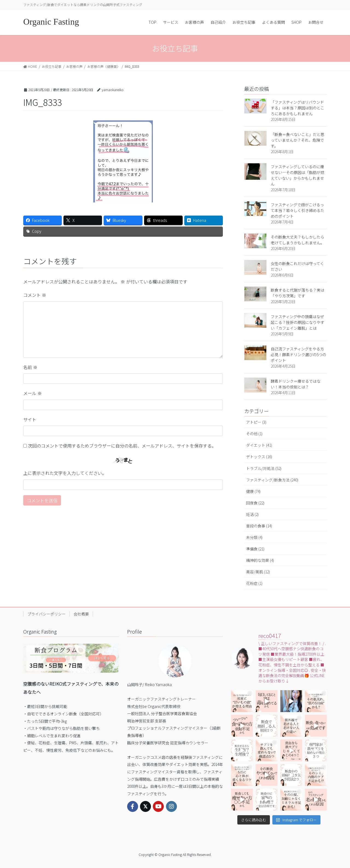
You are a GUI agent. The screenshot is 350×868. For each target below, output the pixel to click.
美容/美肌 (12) (258, 571)
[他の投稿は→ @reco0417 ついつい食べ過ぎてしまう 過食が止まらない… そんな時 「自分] (242, 726)
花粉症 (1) (254, 583)
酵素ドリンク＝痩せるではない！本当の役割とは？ (295, 384)
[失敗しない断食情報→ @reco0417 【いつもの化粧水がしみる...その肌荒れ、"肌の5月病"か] (316, 701)
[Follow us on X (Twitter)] (145, 806)
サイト (29, 419)
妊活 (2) (252, 514)
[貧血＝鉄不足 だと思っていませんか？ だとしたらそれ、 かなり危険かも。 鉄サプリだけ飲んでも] (291, 750)
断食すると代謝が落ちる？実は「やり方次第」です (297, 292)
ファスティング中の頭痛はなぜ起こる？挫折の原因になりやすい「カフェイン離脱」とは (297, 322)
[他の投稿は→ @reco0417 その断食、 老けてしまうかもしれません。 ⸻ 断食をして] (316, 800)
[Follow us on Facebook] (132, 806)
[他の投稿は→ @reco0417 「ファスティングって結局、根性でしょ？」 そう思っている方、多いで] (267, 726)
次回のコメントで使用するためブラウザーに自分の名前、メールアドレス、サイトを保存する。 (122, 445)
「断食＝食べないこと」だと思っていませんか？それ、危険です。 (297, 140)
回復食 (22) (255, 503)
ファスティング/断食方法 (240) (272, 480)
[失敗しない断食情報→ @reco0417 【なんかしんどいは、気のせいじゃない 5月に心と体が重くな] (242, 775)
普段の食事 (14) (259, 526)
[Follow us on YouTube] (158, 806)
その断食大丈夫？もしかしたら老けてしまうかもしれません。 (297, 239)
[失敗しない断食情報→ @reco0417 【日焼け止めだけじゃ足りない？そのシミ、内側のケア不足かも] (316, 775)
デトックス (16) (259, 456)
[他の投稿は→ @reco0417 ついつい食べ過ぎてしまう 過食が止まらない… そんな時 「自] (267, 701)
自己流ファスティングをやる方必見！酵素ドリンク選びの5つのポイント (298, 354)
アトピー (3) (256, 422)
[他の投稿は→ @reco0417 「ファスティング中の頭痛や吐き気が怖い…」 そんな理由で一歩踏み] (291, 775)
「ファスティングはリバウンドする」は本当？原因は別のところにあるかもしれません (297, 107)
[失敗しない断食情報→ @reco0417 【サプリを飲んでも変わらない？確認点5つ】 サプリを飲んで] (267, 750)
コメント (34, 295)
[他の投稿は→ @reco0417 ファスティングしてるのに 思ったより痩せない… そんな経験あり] (242, 800)
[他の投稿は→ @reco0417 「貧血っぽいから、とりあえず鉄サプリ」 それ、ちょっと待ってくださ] (316, 750)
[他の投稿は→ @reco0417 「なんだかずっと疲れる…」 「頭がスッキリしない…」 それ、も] (291, 701)
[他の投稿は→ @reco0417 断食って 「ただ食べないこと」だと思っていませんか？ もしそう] (316, 726)
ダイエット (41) (259, 445)
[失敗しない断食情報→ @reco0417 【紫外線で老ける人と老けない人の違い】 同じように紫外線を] (291, 726)
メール (32, 393)
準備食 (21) (255, 548)
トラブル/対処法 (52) (263, 468)
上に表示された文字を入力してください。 (64, 473)
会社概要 (81, 614)
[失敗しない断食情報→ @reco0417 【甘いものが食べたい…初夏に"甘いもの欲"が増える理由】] (242, 701)
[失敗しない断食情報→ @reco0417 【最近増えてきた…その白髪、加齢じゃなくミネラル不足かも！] (291, 800)
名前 (30, 367)
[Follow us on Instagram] (171, 806)
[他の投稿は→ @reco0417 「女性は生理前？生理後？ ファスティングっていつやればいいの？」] (242, 750)
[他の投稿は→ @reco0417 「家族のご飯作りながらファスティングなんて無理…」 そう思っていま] (267, 800)
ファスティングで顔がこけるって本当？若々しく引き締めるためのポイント (297, 210)
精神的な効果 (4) (260, 560)
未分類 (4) (254, 537)
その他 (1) (254, 433)
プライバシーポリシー (46, 614)
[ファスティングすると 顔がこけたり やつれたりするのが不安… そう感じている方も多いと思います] (267, 775)
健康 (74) (253, 491)
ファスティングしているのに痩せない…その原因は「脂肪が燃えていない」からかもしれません (297, 175)
